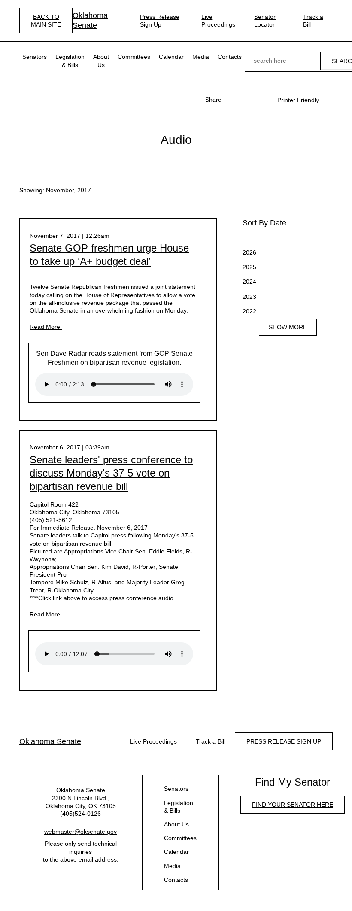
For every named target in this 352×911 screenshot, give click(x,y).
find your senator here (292, 804)
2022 (249, 311)
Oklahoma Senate (90, 20)
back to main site (46, 20)
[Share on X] (246, 99)
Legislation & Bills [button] (70, 60)
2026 (249, 252)
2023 (249, 296)
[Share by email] (260, 99)
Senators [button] (34, 56)
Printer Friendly (297, 100)
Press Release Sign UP (283, 741)
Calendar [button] (171, 56)
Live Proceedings (218, 20)
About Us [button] (101, 60)
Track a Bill (313, 20)
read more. (46, 326)
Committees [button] (134, 56)
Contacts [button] (230, 56)
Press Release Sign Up (159, 20)
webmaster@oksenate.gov (80, 831)
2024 (249, 281)
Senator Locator (265, 20)
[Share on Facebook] (233, 99)
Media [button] (200, 56)
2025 (249, 267)
